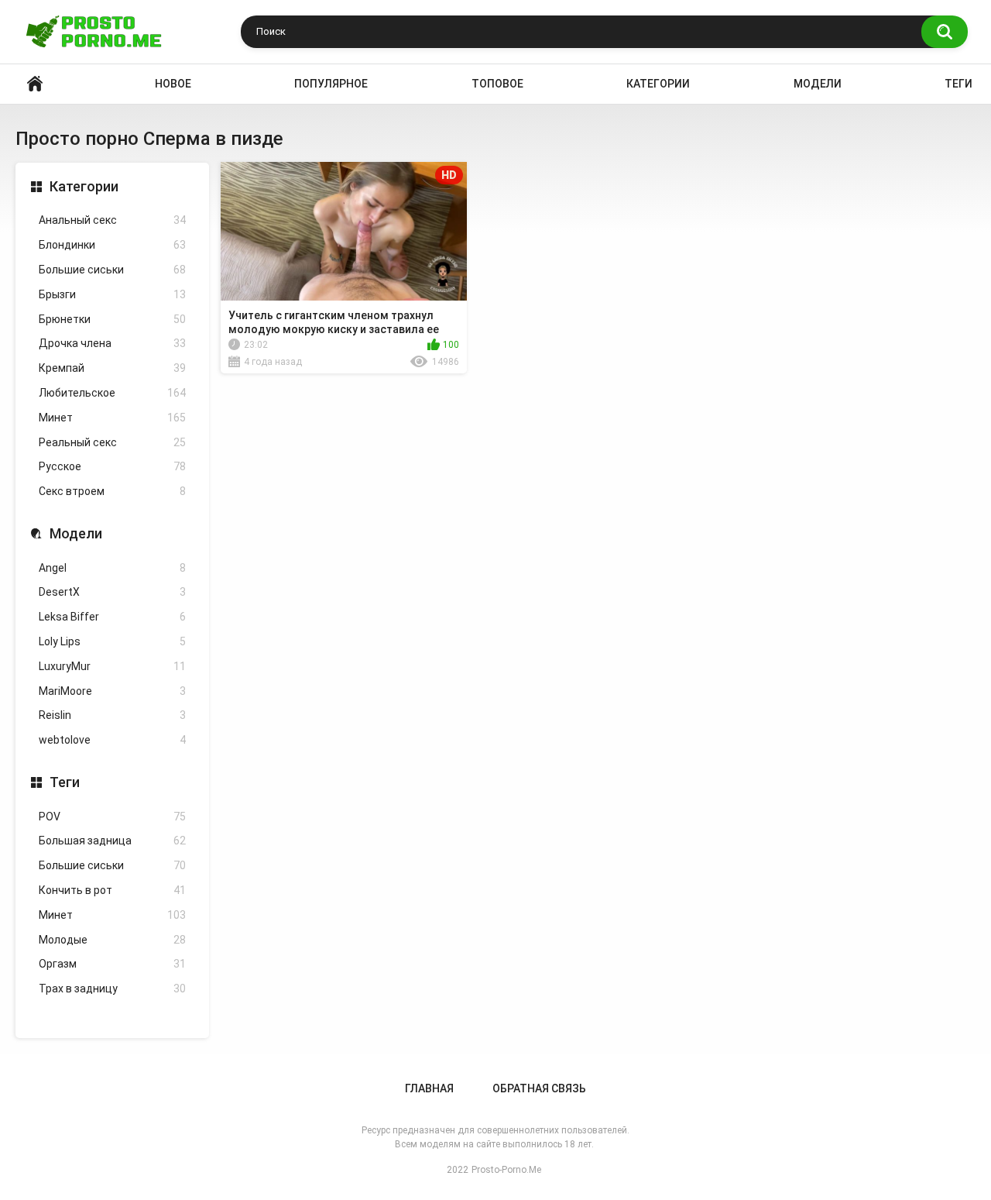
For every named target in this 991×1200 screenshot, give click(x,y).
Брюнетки (112, 319)
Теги (958, 83)
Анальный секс (112, 220)
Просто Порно (34, 84)
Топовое (497, 83)
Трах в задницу (112, 988)
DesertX (112, 592)
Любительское (112, 393)
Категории (658, 83)
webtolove (112, 740)
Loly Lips (112, 641)
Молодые (112, 940)
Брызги (112, 294)
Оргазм (112, 964)
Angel (112, 568)
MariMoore (112, 691)
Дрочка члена (112, 343)
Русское (112, 466)
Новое (173, 83)
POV (112, 816)
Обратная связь (539, 1088)
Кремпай (112, 368)
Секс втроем (112, 491)
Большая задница (112, 840)
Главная (429, 1088)
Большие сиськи (112, 269)
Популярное (331, 83)
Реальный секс (112, 442)
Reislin (112, 715)
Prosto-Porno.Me (506, 1169)
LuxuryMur (112, 666)
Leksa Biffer (112, 616)
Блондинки (112, 245)
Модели (818, 83)
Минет (112, 417)
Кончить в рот (112, 890)
